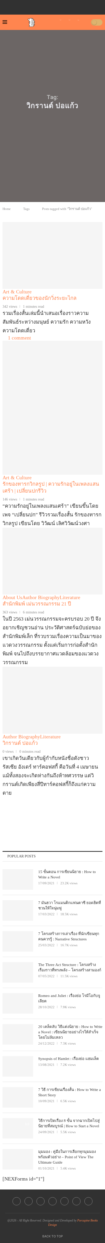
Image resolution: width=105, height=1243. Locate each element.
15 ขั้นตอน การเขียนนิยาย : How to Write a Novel (67, 874)
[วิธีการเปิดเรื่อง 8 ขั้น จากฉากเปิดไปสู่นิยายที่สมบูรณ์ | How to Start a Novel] (18, 1128)
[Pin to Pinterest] (66, 823)
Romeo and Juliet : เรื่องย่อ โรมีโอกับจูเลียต (69, 998)
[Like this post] (32, 823)
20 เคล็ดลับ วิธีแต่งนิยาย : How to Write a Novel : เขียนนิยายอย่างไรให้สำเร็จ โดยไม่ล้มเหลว (70, 1032)
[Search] (85, 22)
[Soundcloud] (70, 6)
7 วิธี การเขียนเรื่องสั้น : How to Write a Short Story (69, 1092)
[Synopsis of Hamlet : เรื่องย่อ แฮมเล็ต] (18, 1066)
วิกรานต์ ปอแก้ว (20, 743)
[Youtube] (55, 6)
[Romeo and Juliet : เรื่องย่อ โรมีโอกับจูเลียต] (18, 1003)
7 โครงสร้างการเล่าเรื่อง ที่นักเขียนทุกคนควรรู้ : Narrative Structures (68, 936)
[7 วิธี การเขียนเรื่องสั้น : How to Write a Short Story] (18, 1097)
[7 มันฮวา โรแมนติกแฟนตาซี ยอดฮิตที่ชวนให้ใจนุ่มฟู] (18, 910)
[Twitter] (41, 6)
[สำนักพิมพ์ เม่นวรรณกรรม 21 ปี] (52, 561)
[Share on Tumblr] (77, 823)
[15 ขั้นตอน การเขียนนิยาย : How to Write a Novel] (18, 879)
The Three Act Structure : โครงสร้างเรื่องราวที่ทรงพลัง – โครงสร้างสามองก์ (69, 967)
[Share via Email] (100, 823)
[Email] (62, 6)
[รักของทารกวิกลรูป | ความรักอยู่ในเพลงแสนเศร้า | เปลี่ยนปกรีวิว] (52, 441)
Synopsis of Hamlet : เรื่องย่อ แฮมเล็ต (68, 1059)
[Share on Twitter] (55, 823)
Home (7, 209)
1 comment (19, 338)
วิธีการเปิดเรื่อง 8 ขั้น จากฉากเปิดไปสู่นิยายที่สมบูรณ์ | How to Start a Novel (69, 1123)
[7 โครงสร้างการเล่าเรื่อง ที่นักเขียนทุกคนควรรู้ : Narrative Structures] (18, 941)
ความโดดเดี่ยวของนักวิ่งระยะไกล (39, 298)
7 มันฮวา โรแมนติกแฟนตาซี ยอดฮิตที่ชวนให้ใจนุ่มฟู (69, 905)
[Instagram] (48, 6)
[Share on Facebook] (44, 823)
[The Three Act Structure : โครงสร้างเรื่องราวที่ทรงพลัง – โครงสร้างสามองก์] (18, 972)
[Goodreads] (77, 6)
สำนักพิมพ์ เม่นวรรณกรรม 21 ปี (37, 604)
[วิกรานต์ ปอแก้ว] (52, 700)
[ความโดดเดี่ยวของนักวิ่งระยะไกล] (52, 255)
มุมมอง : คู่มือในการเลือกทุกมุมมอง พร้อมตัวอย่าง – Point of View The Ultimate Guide (67, 1157)
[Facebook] (34, 6)
